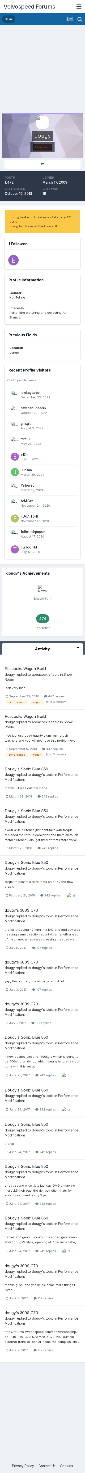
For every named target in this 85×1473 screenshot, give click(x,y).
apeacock (40, 674)
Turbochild (29, 547)
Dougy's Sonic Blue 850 (26, 769)
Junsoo (26, 470)
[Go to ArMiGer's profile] (15, 503)
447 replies (56, 696)
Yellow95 (27, 485)
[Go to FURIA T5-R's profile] (15, 518)
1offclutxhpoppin (33, 532)
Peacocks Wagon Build (25, 668)
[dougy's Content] (42, 164)
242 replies (49, 796)
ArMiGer (27, 501)
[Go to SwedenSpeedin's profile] (15, 410)
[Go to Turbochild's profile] (15, 549)
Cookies (66, 1466)
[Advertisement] (42, 70)
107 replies (43, 947)
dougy (10, 674)
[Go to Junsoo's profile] (15, 472)
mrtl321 (26, 439)
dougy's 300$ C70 (21, 910)
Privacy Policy (23, 1466)
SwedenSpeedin (33, 408)
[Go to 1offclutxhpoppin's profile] (15, 534)
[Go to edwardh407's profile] (13, 260)
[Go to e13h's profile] (15, 457)
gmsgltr (26, 424)
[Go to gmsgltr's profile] (15, 426)
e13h (24, 454)
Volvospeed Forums (29, 6)
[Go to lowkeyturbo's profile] (15, 395)
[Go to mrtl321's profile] (15, 441)
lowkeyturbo (30, 393)
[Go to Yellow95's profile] (15, 488)
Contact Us (46, 1466)
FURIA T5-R (29, 516)
